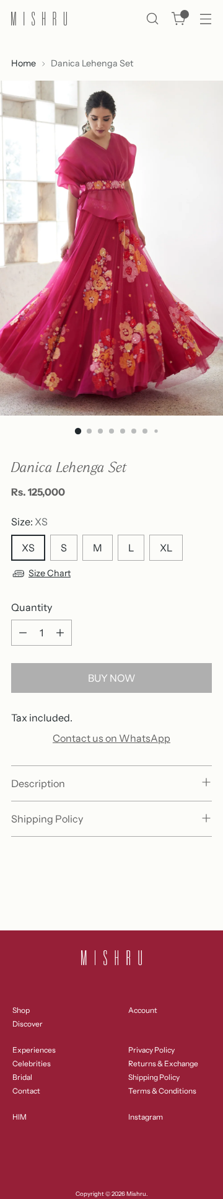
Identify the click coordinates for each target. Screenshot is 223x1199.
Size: (29, 521)
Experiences (34, 1049)
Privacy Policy (151, 1049)
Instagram (145, 1116)
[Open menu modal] (205, 19)
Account (142, 1010)
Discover (27, 1023)
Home (23, 63)
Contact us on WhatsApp (111, 738)
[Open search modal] (152, 19)
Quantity (31, 607)
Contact (26, 1090)
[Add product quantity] (60, 632)
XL (166, 548)
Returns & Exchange (163, 1063)
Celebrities (31, 1063)
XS (28, 548)
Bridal (22, 1077)
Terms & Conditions (162, 1090)
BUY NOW (111, 678)
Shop (21, 1010)
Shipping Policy (154, 1077)
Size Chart (49, 573)
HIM (19, 1116)
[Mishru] (39, 18)
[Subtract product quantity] (23, 632)
